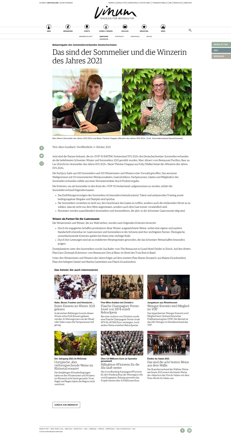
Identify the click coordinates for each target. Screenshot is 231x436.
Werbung (92, 429)
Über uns (68, 429)
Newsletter (121, 3)
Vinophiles (135, 36)
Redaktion (78, 429)
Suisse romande (66, 3)
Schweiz (42, 3)
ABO (216, 50)
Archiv (149, 36)
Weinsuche (177, 3)
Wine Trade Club (57, 429)
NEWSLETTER (221, 44)
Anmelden (188, 3)
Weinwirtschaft (86, 36)
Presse (101, 429)
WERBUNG (219, 56)
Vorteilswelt (145, 3)
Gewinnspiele (133, 3)
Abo (170, 3)
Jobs (85, 429)
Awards (111, 3)
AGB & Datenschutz (123, 429)
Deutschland (52, 3)
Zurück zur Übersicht (66, 405)
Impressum (110, 429)
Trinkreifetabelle (160, 3)
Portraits (119, 36)
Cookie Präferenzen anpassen (51, 431)
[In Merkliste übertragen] (41, 163)
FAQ (134, 429)
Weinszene (104, 36)
